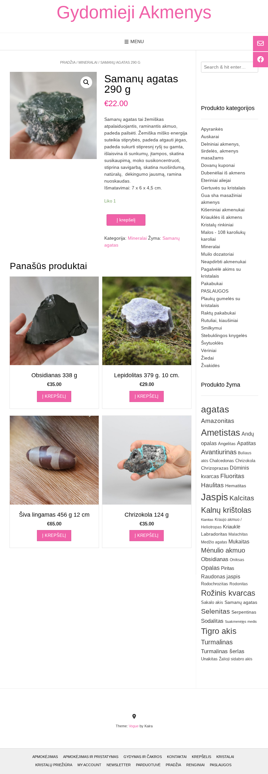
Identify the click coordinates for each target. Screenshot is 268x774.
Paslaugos (220, 765)
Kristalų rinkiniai (217, 224)
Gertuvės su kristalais (223, 187)
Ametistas (220, 432)
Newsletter (119, 765)
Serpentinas (243, 612)
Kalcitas (241, 498)
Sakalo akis (212, 602)
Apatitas (246, 443)
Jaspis (214, 497)
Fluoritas (232, 476)
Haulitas (212, 485)
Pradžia (67, 62)
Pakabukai (212, 283)
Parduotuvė (148, 765)
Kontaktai (177, 757)
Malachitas (238, 534)
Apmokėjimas (45, 757)
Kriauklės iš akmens (221, 217)
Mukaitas (238, 541)
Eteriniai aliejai (216, 180)
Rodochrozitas (214, 583)
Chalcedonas (221, 461)
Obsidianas (214, 559)
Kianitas (207, 520)
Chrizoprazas (214, 468)
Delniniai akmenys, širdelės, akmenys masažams (220, 150)
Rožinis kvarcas (228, 593)
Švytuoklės (212, 343)
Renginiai (195, 765)
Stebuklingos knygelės (224, 335)
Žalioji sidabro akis (235, 659)
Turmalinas (217, 642)
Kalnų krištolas (226, 510)
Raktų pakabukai (218, 312)
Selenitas (215, 611)
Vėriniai (208, 350)
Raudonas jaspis (220, 576)
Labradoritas (214, 534)
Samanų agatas (241, 602)
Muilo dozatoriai (217, 254)
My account (89, 765)
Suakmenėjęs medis (241, 621)
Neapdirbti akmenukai (223, 261)
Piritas (227, 568)
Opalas (210, 568)
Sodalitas (212, 621)
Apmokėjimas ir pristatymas (90, 757)
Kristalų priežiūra (53, 765)
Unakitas (209, 658)
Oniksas (237, 559)
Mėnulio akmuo (223, 550)
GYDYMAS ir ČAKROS (143, 757)
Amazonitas (217, 420)
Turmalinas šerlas (222, 651)
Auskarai (210, 136)
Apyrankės (212, 129)
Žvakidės (210, 365)
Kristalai (225, 757)
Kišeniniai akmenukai (222, 209)
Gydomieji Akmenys (134, 12)
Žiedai (207, 358)
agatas (215, 409)
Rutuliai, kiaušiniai (219, 320)
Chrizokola (245, 460)
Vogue (134, 726)
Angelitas (227, 443)
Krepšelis (201, 757)
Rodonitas (238, 584)
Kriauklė (231, 526)
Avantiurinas (219, 452)
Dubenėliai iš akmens (223, 172)
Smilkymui (211, 328)
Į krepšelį (126, 219)
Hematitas (235, 485)
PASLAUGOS (214, 291)
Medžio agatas (214, 542)
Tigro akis (219, 631)
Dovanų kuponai (218, 165)
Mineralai (87, 62)
